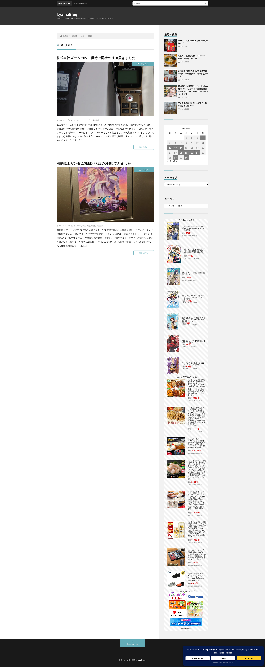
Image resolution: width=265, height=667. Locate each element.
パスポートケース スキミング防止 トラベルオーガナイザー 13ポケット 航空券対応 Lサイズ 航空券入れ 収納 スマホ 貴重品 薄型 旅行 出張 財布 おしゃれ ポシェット (197, 554)
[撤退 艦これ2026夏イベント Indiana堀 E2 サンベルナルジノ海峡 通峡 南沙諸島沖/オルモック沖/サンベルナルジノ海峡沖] (170, 91)
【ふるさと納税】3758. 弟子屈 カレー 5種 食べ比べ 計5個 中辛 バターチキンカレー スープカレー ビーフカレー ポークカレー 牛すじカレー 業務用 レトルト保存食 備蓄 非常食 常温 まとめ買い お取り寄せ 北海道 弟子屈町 (196, 387)
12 (170, 148)
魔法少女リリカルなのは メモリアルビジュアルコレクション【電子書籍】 (194, 297)
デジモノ (144, 64)
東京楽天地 (91, 225)
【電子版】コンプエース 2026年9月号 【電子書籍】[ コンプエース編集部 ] (194, 228)
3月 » (175, 161)
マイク (79, 120)
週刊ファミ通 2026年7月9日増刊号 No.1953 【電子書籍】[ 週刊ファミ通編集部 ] (194, 251)
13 (175, 148)
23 (192, 153)
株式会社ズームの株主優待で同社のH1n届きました (96, 58)
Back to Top (132, 644)
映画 (84, 225)
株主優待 (95, 120)
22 (186, 153)
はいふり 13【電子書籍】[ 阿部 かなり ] (193, 273)
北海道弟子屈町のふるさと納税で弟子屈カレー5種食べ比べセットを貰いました (193, 73)
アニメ (145, 169)
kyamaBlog (67, 14)
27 (175, 158)
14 (181, 148)
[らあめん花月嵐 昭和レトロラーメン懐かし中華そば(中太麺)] (170, 60)
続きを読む (143, 147)
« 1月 (169, 161)
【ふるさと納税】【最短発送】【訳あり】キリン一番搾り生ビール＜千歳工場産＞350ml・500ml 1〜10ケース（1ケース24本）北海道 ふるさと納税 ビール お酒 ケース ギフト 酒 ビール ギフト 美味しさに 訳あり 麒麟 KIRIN (197, 529)
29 (186, 158)
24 (197, 153)
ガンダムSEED (76, 225)
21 (181, 153)
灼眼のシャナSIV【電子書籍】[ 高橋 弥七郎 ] (193, 341)
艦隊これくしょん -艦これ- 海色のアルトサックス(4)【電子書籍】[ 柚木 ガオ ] (193, 319)
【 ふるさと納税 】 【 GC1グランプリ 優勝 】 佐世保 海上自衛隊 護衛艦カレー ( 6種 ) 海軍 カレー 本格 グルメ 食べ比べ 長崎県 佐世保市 (196, 443)
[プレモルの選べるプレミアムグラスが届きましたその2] (170, 108)
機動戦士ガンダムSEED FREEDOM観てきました (94, 163)
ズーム (73, 120)
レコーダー (87, 120)
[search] (206, 3)
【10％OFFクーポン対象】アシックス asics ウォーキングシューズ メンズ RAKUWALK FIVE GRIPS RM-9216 (196, 577)
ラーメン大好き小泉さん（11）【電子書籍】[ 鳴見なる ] (194, 364)
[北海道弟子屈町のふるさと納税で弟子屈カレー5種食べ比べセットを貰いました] (170, 76)
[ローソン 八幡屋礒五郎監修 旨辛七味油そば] (170, 45)
